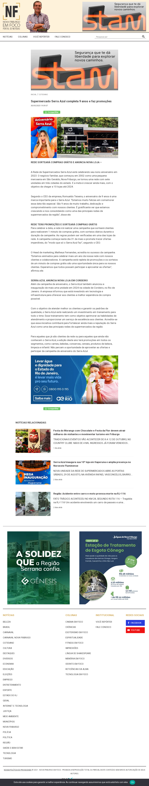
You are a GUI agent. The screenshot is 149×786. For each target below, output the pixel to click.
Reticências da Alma (76, 669)
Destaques (9, 653)
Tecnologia (9, 753)
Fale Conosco (62, 36)
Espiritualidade (74, 637)
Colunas (23, 36)
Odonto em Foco (74, 664)
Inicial (34, 95)
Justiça (7, 711)
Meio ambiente (11, 716)
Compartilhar (52, 112)
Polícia (7, 732)
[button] (143, 37)
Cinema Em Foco (74, 622)
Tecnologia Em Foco (76, 674)
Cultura (7, 648)
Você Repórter (41, 36)
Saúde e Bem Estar (13, 748)
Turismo (7, 758)
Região (6, 742)
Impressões (71, 648)
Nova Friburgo (11, 727)
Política (7, 737)
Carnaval (8, 632)
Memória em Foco (75, 658)
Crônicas (70, 627)
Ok (132, 782)
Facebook (136, 623)
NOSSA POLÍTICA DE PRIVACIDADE (18, 770)
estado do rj (10, 695)
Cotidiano (43, 95)
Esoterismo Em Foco (76, 632)
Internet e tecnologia (15, 706)
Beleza (7, 622)
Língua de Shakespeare (78, 653)
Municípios (9, 721)
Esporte (7, 690)
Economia (8, 664)
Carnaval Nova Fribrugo (17, 637)
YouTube (135, 630)
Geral (6, 700)
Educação (8, 669)
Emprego (8, 679)
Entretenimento (12, 685)
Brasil (6, 627)
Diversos (8, 658)
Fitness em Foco (74, 643)
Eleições (7, 674)
